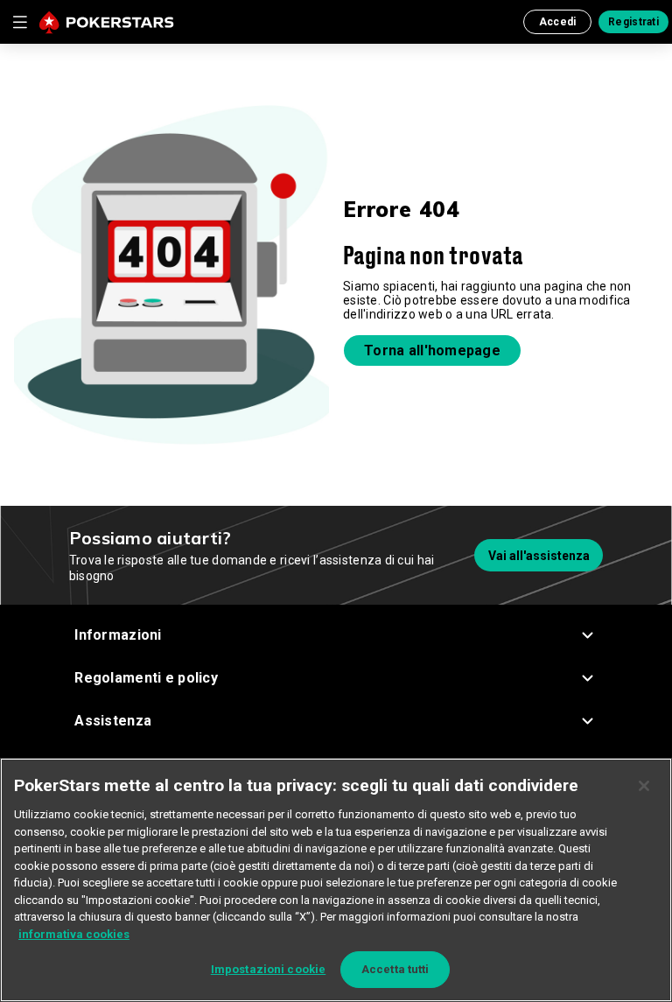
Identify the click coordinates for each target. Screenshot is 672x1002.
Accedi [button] (558, 22)
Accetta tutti (395, 969)
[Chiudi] (644, 786)
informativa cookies (74, 934)
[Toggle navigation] (19, 21)
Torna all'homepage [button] (432, 350)
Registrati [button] (633, 22)
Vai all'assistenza (539, 556)
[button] (335, 635)
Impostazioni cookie (268, 969)
